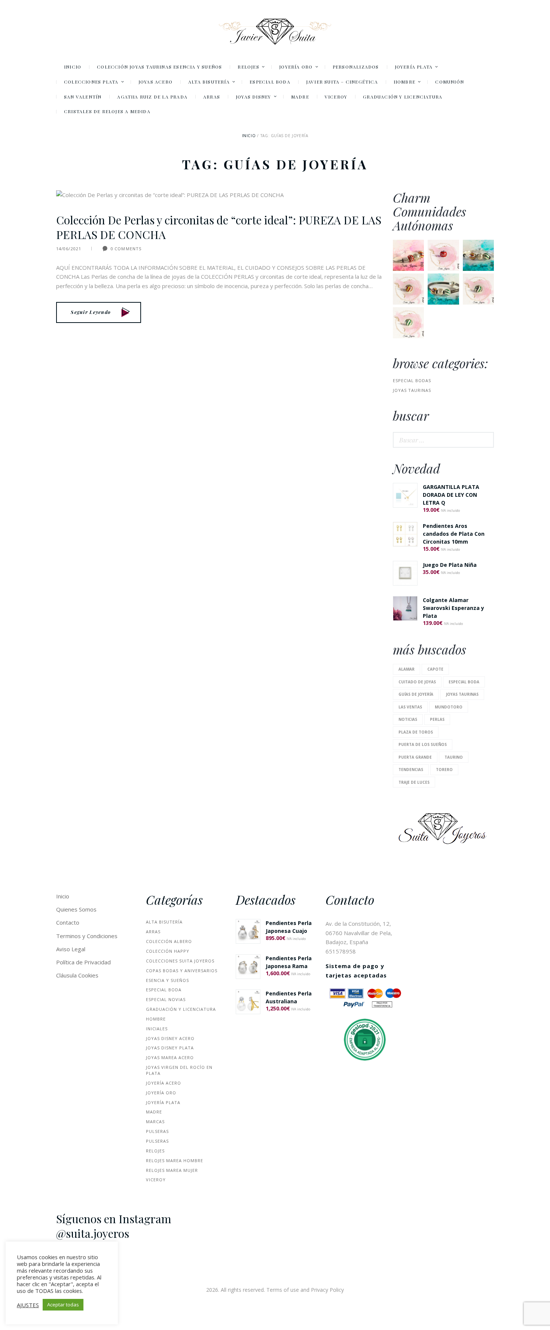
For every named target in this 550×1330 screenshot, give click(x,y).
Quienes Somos (76, 909)
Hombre (156, 1019)
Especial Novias (166, 999)
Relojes (155, 1151)
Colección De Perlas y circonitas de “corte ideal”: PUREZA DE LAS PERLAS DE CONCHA (218, 227)
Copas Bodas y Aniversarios (181, 970)
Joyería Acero (163, 1083)
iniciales (157, 1028)
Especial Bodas (412, 380)
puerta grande (415, 757)
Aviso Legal (70, 949)
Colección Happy (167, 951)
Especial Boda (163, 989)
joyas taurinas (412, 390)
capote (435, 669)
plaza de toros (415, 732)
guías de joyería (415, 694)
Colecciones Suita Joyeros (180, 961)
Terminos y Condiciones (86, 936)
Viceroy (156, 1179)
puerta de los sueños (422, 744)
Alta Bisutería (164, 922)
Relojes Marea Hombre (174, 1160)
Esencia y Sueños (167, 980)
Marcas (155, 1121)
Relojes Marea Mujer (172, 1170)
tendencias (410, 769)
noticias (407, 719)
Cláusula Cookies (77, 975)
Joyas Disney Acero (170, 1038)
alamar (406, 669)
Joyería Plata (163, 1102)
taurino (453, 757)
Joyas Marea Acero (170, 1057)
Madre (154, 1112)
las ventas (410, 707)
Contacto (67, 922)
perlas (437, 719)
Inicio (249, 135)
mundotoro (448, 707)
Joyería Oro (161, 1092)
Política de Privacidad (83, 962)
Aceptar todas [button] (63, 1304)
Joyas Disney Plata (170, 1048)
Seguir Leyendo (91, 312)
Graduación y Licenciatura (181, 1009)
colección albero (169, 941)
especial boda (464, 681)
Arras (153, 931)
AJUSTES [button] (28, 1305)
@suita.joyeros (92, 1233)
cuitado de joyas (417, 681)
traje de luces (414, 782)
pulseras (157, 1131)
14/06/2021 (68, 248)
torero (444, 769)
